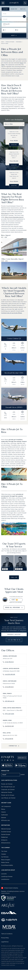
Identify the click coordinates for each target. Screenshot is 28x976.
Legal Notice (4, 941)
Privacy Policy (5, 937)
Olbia (3, 64)
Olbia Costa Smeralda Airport (14, 217)
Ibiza (21, 63)
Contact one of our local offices (11, 313)
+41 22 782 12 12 (14, 640)
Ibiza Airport (5, 213)
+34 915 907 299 (9, 726)
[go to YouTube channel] (7, 760)
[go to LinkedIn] (13, 760)
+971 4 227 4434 (9, 713)
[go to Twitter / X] (10, 760)
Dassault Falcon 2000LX (14, 407)
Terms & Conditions (6, 933)
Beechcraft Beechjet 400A (14, 373)
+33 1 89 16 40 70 (9, 701)
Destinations (19, 41)
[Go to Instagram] (2, 760)
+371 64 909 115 (9, 738)
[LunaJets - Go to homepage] (14, 3)
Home (2, 41)
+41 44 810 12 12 (9, 687)
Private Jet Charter (10, 41)
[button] (25, 3)
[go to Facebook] (5, 760)
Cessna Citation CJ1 (14, 338)
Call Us (14, 577)
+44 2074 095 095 (10, 674)
